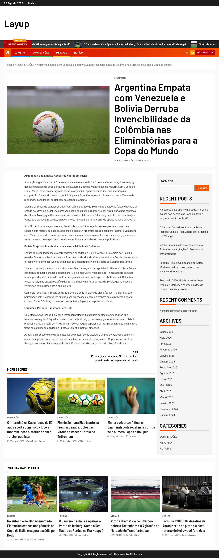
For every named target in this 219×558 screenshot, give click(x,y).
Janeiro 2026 (167, 355)
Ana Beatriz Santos (36, 441)
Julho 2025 (166, 379)
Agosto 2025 (167, 373)
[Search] (187, 53)
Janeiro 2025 (167, 403)
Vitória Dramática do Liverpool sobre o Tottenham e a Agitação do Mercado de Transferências (181, 249)
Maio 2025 (166, 385)
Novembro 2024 (169, 409)
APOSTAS (20, 52)
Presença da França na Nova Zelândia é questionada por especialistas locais (114, 356)
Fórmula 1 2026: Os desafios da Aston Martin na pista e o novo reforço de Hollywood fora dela (181, 267)
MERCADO (61, 52)
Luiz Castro (133, 436)
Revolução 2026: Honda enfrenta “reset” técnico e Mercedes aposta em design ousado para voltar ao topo (182, 285)
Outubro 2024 (167, 415)
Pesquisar (166, 180)
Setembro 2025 (168, 367)
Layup (16, 23)
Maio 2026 (166, 337)
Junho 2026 (166, 331)
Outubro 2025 (167, 361)
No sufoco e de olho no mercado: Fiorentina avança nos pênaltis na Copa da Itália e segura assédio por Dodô (184, 214)
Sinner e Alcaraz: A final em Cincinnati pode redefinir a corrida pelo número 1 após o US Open (131, 427)
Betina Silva (122, 160)
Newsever (120, 554)
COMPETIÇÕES (41, 52)
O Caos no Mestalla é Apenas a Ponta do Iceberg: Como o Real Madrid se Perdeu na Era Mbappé (115, 44)
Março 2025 (166, 397)
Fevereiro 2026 (168, 349)
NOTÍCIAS (79, 52)
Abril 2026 (165, 343)
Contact (32, 3)
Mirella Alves (86, 441)
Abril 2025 (165, 391)
